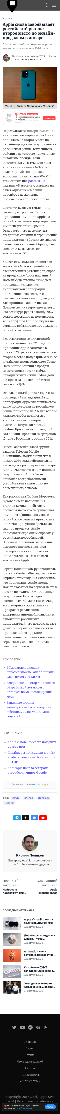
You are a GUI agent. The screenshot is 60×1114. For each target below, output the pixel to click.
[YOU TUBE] (22, 1027)
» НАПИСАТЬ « (30, 1081)
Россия (9, 802)
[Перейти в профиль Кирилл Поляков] (6, 58)
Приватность (30, 1074)
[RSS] (46, 1027)
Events (30, 1055)
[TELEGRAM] (30, 1027)
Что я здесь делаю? (30, 1061)
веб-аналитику (26, 1108)
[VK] (38, 1027)
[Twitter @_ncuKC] (14, 1027)
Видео (30, 1048)
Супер (50, 1107)
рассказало (36, 181)
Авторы (30, 1068)
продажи (44, 797)
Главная (30, 1041)
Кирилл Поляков (30, 59)
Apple (9, 18)
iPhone (28, 797)
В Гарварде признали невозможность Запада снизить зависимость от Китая (31, 672)
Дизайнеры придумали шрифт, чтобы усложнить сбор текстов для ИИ (31, 757)
